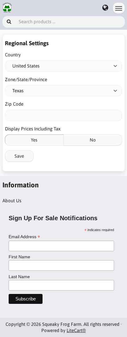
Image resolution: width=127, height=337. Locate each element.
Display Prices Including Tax (32, 128)
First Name (19, 256)
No (93, 139)
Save (19, 156)
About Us (11, 200)
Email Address (24, 237)
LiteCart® (76, 330)
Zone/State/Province (26, 79)
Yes (34, 139)
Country (13, 54)
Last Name (19, 276)
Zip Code (14, 104)
